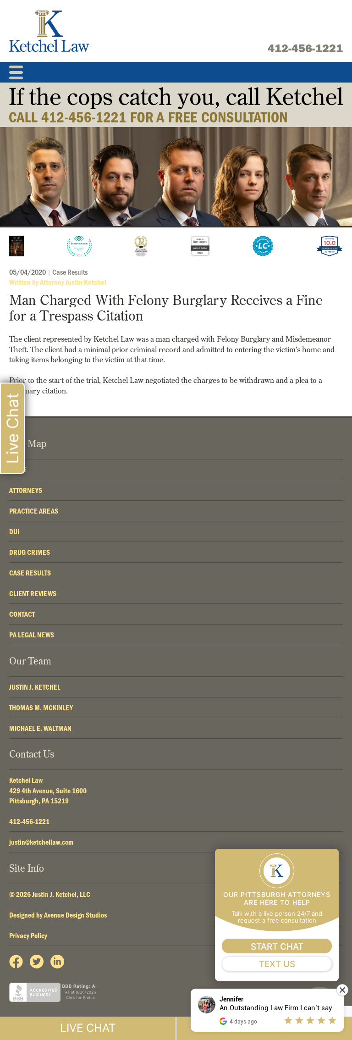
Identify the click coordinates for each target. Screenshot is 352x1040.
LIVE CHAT (88, 1027)
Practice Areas (33, 510)
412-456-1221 (305, 48)
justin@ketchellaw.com (41, 841)
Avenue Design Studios (75, 914)
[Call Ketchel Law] (176, 104)
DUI (14, 531)
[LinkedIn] (57, 961)
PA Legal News (31, 634)
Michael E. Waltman (40, 728)
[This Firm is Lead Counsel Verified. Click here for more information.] (263, 246)
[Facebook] (16, 961)
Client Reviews (32, 593)
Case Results (70, 272)
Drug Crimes (29, 552)
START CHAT (277, 946)
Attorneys (25, 490)
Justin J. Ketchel (34, 686)
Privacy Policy (28, 935)
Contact (22, 614)
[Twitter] (37, 961)
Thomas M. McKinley (41, 707)
